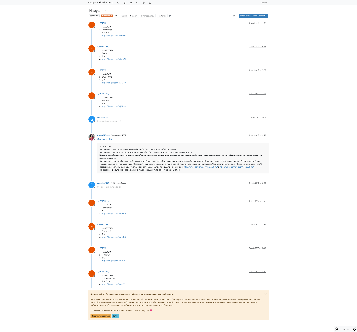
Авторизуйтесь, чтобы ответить (253, 16)
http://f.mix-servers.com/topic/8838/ (237, 167)
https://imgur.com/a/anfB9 (114, 237)
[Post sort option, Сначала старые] (234, 16)
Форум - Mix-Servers (100, 2)
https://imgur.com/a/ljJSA (113, 260)
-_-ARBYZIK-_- (103, 23)
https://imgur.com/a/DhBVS (114, 35)
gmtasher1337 (103, 117)
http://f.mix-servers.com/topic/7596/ (201, 167)
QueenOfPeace (103, 135)
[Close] (265, 294)
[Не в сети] (92, 137)
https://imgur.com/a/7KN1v (114, 82)
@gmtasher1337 (119, 135)
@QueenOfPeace (119, 183)
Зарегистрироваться (101, 316)
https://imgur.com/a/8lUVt (113, 284)
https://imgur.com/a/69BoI (114, 213)
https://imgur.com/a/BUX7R (114, 59)
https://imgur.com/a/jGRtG (114, 106)
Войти (115, 316)
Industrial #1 (107, 16)
